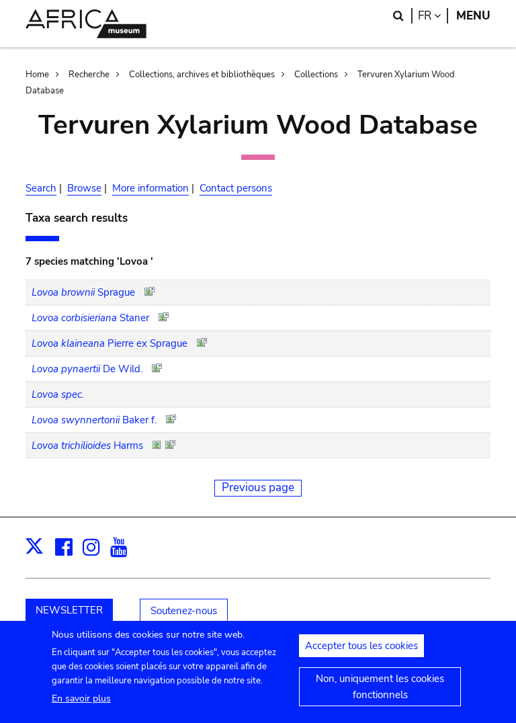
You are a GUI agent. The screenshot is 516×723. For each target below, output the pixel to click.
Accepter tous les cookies (361, 645)
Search (41, 188)
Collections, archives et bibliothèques (202, 75)
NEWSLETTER (69, 610)
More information (150, 188)
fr (433, 16)
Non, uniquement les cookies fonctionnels (380, 686)
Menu (473, 16)
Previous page (258, 487)
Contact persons (236, 188)
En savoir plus (81, 698)
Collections (316, 75)
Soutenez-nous (183, 611)
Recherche (89, 75)
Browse (84, 188)
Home (37, 75)
